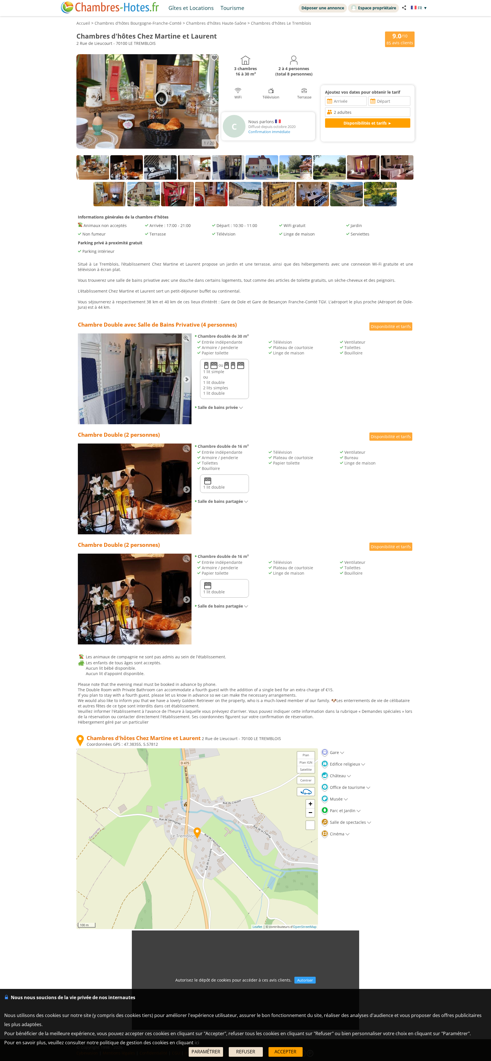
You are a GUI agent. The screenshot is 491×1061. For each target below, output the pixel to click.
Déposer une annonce (322, 7)
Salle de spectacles (347, 822)
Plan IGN (305, 762)
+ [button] (310, 803)
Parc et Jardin (342, 810)
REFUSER (245, 1052)
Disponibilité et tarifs (391, 326)
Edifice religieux (344, 764)
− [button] (310, 812)
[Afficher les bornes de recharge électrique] (306, 792)
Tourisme (232, 7)
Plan (306, 755)
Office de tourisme (347, 787)
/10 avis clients (399, 39)
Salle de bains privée (218, 407)
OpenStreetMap (305, 927)
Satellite (306, 769)
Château (337, 775)
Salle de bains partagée (220, 501)
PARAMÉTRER (206, 1052)
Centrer (306, 780)
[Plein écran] (310, 825)
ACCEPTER (285, 1052)
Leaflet (257, 927)
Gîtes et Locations (191, 7)
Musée (336, 799)
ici (197, 1042)
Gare (334, 752)
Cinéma (336, 834)
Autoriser (305, 980)
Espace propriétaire (377, 7)
